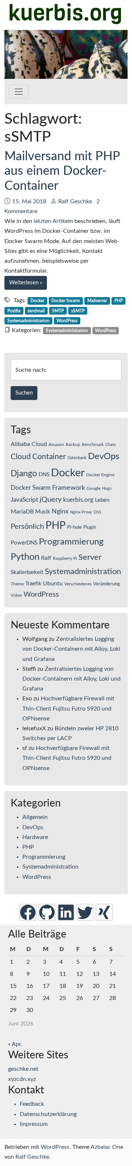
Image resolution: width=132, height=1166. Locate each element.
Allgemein (35, 817)
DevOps (103, 456)
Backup (73, 444)
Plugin (89, 527)
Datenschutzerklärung (48, 1114)
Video (16, 595)
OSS (97, 512)
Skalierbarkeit (27, 572)
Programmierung (71, 542)
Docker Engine (100, 475)
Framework (68, 488)
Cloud (21, 457)
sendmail (36, 311)
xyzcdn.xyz (22, 1079)
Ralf (46, 558)
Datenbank (77, 458)
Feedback (32, 1104)
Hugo (106, 488)
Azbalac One (107, 1147)
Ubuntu (53, 583)
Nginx (60, 511)
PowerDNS (24, 543)
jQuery (51, 499)
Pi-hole (74, 527)
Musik (42, 512)
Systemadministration (28, 321)
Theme (17, 584)
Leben (102, 500)
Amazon (56, 444)
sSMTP (78, 311)
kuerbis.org (78, 500)
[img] (28, 912)
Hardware (35, 837)
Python (25, 557)
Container (49, 457)
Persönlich (27, 526)
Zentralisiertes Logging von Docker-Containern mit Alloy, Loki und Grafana (71, 649)
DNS (44, 474)
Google (93, 488)
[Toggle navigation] (19, 92)
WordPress (66, 321)
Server (90, 557)
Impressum (34, 1124)
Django (24, 473)
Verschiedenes (78, 584)
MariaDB (22, 512)
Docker (37, 301)
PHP (118, 301)
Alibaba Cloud (29, 444)
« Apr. (15, 1044)
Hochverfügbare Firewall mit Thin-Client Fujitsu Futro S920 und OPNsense (68, 708)
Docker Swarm (65, 301)
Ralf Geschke (75, 201)
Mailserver (97, 301)
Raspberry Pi (65, 558)
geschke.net (23, 1069)
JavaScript (24, 500)
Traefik (33, 583)
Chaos (110, 445)
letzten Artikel (52, 221)
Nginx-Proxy (81, 512)
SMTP (58, 311)
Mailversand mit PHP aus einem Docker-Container (62, 171)
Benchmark (93, 444)
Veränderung (106, 583)
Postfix (14, 311)
